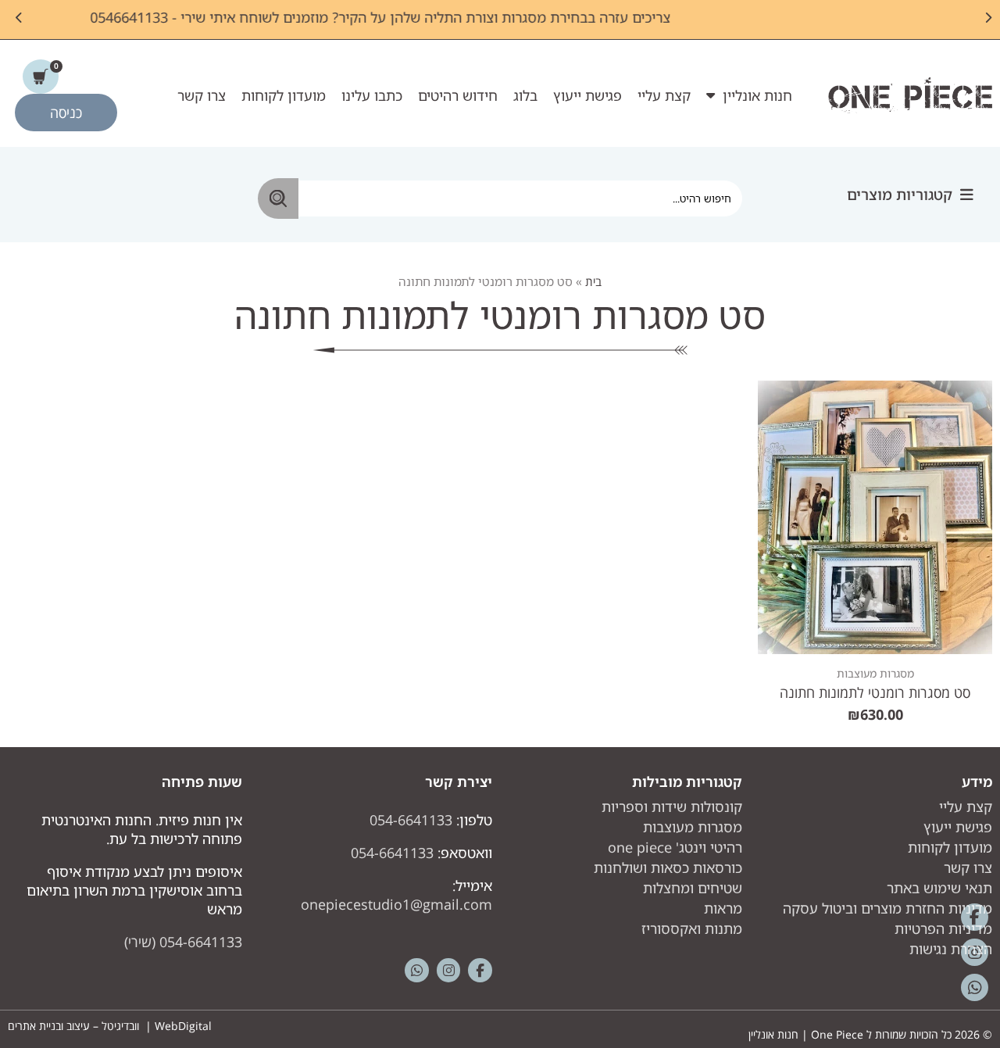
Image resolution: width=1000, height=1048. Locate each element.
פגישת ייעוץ (587, 95)
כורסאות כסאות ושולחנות (668, 867)
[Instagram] (449, 970)
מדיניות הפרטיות (943, 928)
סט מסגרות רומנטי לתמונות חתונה (875, 692)
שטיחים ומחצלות (692, 887)
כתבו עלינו (371, 95)
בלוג (525, 95)
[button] (910, 195)
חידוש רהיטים (458, 95)
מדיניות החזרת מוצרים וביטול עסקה (887, 908)
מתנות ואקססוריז (691, 928)
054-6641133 (411, 819)
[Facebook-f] (480, 970)
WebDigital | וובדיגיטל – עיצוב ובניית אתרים (110, 1025)
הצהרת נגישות (950, 948)
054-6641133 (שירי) (183, 941)
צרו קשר (201, 95)
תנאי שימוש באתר (939, 887)
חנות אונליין (757, 95)
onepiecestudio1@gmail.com (396, 904)
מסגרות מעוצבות (875, 673)
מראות (723, 908)
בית (593, 281)
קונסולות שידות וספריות (672, 806)
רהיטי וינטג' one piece (675, 847)
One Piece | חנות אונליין (805, 1034)
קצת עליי (664, 95)
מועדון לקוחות (283, 95)
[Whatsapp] (417, 970)
